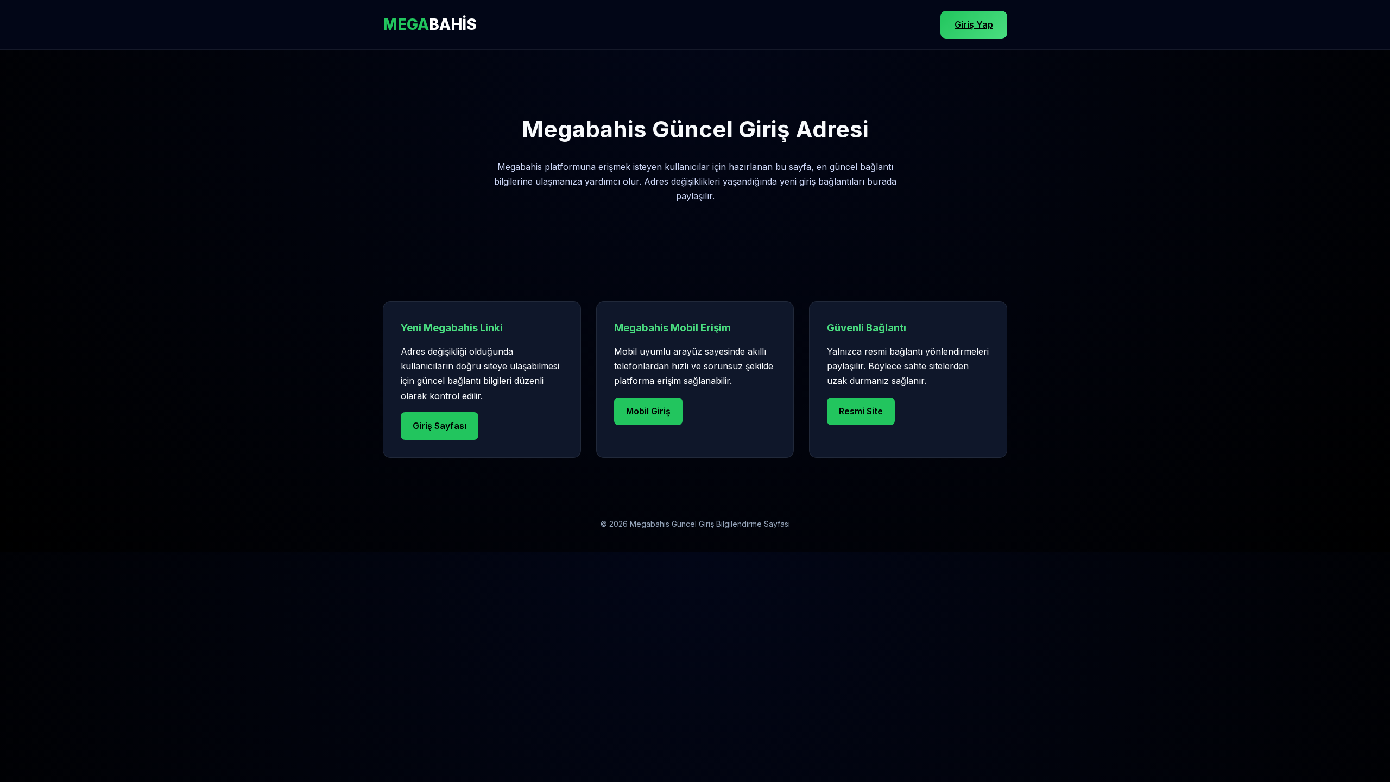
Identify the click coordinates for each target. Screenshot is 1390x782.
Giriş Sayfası (439, 425)
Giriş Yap (974, 24)
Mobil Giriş (648, 411)
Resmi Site (861, 411)
